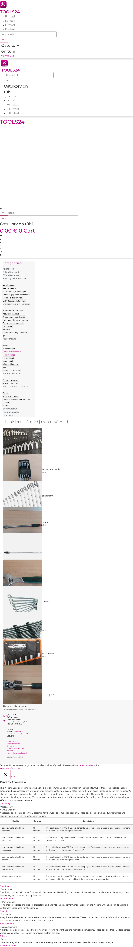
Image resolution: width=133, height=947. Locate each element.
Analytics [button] (4, 911)
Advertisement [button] (7, 923)
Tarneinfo (9, 751)
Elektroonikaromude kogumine (17, 753)
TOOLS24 (10, 11)
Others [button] (3, 936)
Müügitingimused (12, 741)
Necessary (7, 807)
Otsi (4, 39)
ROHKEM (4, 768)
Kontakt (10, 20)
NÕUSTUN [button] (14, 768)
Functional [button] (5, 886)
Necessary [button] (5, 803)
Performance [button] (6, 898)
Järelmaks (10, 746)
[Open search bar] (1, 208)
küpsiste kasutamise (83, 765)
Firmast (10, 16)
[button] (18, 289)
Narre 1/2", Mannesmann (15, 706)
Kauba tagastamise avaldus (16, 748)
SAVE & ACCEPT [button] (8, 945)
